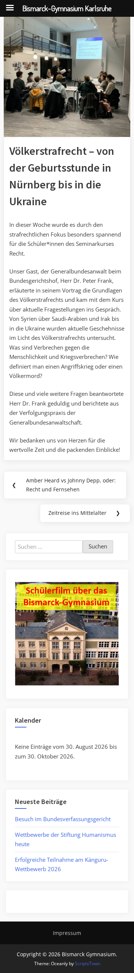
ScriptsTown (87, 963)
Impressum (67, 932)
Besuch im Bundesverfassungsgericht (63, 819)
